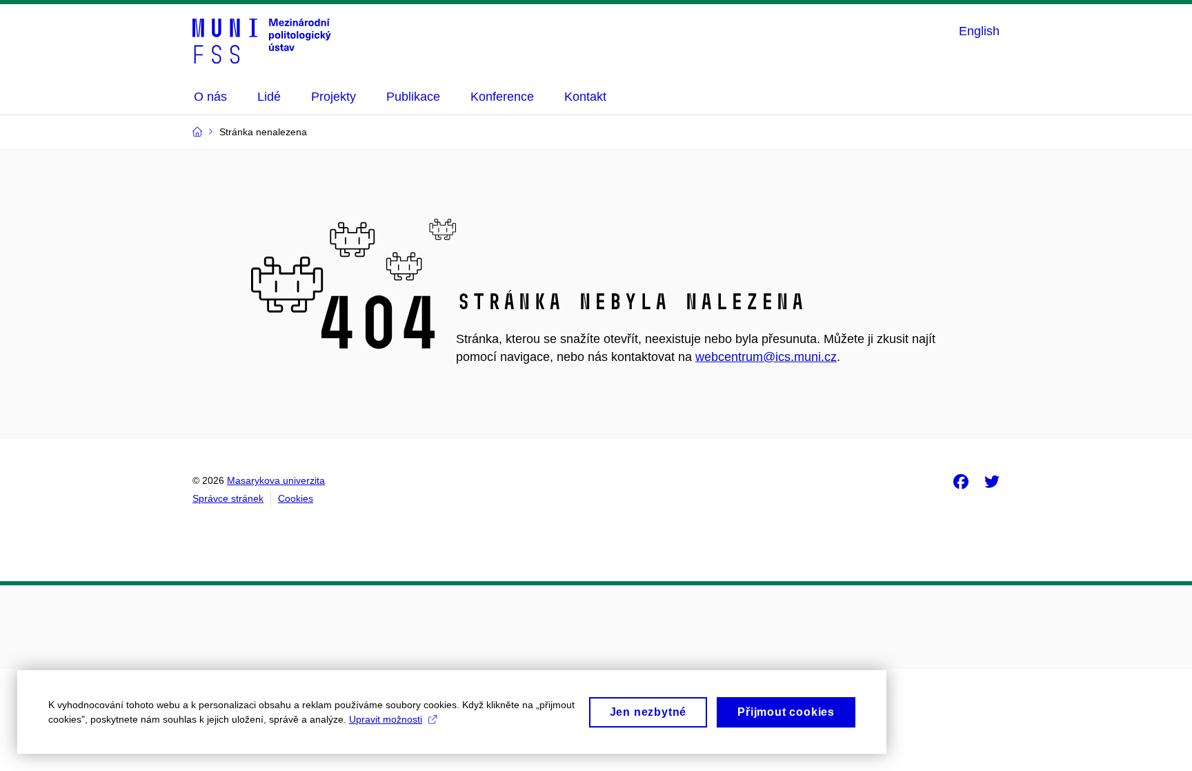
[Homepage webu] (261, 40)
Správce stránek (228, 498)
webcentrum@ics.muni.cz (766, 357)
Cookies (295, 498)
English (979, 31)
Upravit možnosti (385, 719)
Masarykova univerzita (276, 480)
